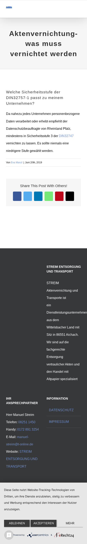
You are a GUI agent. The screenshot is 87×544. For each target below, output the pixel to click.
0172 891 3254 (28, 429)
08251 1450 (26, 422)
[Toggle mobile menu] (79, 11)
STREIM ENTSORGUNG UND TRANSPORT (22, 459)
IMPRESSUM (59, 421)
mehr (70, 523)
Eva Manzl (16, 162)
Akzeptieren (43, 523)
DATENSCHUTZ (61, 410)
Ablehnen (17, 523)
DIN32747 (66, 136)
